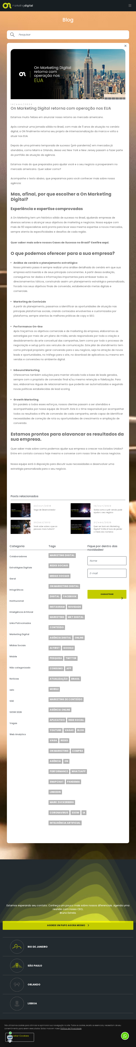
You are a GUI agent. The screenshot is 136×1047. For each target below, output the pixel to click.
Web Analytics (18, 734)
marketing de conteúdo (66, 699)
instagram (57, 607)
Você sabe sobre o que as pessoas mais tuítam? (45, 528)
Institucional (17, 600)
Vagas (13, 723)
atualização (59, 679)
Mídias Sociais (18, 645)
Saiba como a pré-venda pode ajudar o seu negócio (108, 511)
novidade (74, 607)
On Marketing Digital (64, 586)
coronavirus (59, 812)
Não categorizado (20, 667)
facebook (70, 596)
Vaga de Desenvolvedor (44, 509)
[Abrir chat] (10, 1037)
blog (80, 730)
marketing (57, 617)
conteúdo (57, 627)
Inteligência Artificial (21, 612)
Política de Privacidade (70, 1028)
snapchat (57, 781)
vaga (53, 740)
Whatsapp (79, 771)
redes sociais (59, 565)
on (66, 761)
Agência (55, 761)
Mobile (13, 656)
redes (64, 740)
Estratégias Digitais (21, 567)
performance (59, 771)
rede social (76, 720)
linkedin (55, 792)
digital (55, 596)
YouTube (55, 730)
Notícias (14, 678)
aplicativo (57, 720)
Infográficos (16, 589)
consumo (56, 668)
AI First (55, 648)
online (79, 637)
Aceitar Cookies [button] (19, 1035)
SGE (12, 700)
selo (12, 689)
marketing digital (62, 555)
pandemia (73, 781)
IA (84, 812)
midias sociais (59, 576)
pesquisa (56, 658)
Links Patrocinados (20, 623)
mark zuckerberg (62, 802)
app (68, 668)
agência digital (60, 637)
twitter (71, 658)
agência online (60, 709)
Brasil (75, 679)
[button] (68, 946)
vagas (69, 730)
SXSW (75, 812)
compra (77, 751)
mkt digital (76, 617)
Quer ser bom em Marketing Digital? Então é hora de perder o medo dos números (108, 529)
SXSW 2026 (16, 712)
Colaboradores (18, 556)
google (68, 648)
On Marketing (59, 751)
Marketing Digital (19, 634)
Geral (13, 578)
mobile (54, 689)
